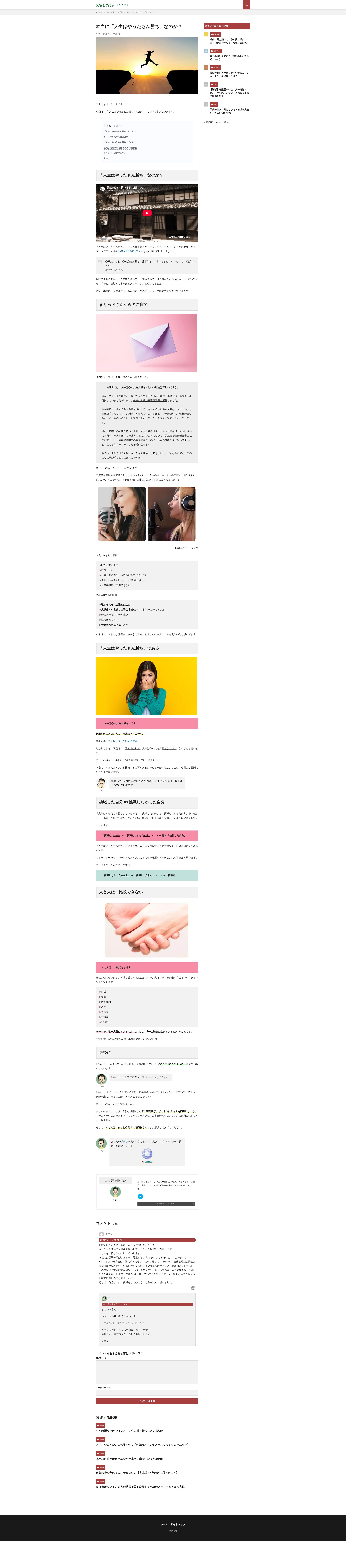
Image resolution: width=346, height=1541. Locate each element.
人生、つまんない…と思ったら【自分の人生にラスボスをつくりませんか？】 (143, 1445)
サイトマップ (178, 1524)
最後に (107, 159)
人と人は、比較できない (115, 153)
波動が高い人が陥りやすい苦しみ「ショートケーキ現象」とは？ (229, 74)
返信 (193, 1289)
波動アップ (217, 51)
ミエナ (111, 1298)
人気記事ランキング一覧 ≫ (216, 122)
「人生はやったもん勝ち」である (119, 142)
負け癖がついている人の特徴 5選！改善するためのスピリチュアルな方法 (140, 1487)
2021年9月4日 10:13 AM (111, 1240)
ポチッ (124, 1141)
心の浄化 (216, 34)
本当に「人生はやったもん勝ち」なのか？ (141, 12)
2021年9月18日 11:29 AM (115, 1304)
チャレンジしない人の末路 (122, 741)
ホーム (164, 1524)
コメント (101, 1358)
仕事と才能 (110, 12)
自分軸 (120, 12)
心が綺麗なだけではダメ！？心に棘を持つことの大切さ (130, 1431)
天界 (214, 84)
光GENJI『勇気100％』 (130, 251)
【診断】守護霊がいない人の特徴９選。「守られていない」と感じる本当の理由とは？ (229, 93)
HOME (100, 12)
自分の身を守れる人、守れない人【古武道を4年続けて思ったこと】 (137, 1472)
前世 (214, 104)
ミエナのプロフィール (165, 1204)
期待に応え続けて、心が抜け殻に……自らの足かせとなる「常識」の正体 (229, 41)
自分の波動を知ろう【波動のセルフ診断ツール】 (229, 58)
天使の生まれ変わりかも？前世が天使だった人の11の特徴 (229, 111)
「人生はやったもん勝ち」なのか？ (120, 132)
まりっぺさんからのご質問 (116, 137)
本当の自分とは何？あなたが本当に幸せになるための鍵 (130, 1459)
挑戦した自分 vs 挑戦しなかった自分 (120, 148)
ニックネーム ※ (103, 1388)
